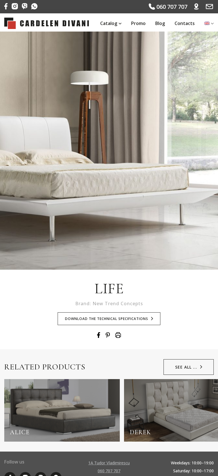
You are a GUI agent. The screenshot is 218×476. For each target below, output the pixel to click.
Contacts (185, 23)
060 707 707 (171, 7)
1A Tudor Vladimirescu (109, 462)
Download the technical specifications (106, 318)
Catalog (108, 23)
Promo (138, 23)
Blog (160, 23)
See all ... (186, 367)
